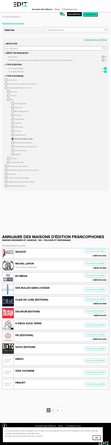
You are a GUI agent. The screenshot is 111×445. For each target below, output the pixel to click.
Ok (96, 437)
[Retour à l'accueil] (20, 4)
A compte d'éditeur (16, 71)
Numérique (12, 57)
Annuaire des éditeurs (11, 17)
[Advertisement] (55, 211)
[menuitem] (42, 9)
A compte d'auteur (16, 68)
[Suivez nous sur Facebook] (5, 426)
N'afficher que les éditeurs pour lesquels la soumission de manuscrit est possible (40, 60)
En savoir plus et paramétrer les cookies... (24, 436)
